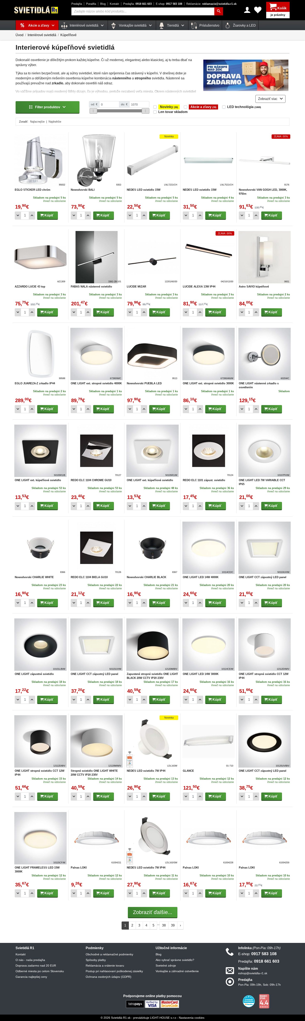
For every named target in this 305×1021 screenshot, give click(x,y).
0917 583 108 (169, 3)
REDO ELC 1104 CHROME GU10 (91, 480)
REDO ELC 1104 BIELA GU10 (89, 577)
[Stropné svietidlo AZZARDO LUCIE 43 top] (40, 257)
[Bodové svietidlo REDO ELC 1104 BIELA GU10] (96, 548)
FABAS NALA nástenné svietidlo (91, 286)
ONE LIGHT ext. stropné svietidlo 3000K (208, 383)
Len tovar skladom (173, 112)
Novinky (169, 107)
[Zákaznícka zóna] (247, 10)
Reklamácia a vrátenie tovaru (105, 965)
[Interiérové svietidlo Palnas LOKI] (96, 838)
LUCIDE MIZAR (136, 286)
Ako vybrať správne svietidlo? (175, 960)
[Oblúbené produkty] (257, 10)
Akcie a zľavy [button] (39, 25)
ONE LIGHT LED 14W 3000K (200, 674)
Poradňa (91, 3)
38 (164, 925)
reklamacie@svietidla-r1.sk (211, 3)
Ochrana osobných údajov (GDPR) (108, 976)
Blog (103, 3)
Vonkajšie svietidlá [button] (132, 25)
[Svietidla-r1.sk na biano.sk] (264, 1001)
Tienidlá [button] (173, 25)
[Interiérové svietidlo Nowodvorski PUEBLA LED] (152, 354)
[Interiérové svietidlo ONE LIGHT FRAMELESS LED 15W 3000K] (40, 838)
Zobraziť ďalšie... (152, 912)
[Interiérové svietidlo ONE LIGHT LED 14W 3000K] (208, 644)
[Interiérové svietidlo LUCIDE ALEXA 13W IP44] (208, 257)
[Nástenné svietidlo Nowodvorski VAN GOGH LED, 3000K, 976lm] (264, 160)
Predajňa (76, 3)
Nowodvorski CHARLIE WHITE (34, 577)
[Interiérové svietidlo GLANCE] (208, 741)
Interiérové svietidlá (42, 35)
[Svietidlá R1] (36, 10)
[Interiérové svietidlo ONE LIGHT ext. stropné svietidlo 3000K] (208, 354)
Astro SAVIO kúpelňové (254, 286)
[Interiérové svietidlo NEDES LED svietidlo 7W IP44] (152, 741)
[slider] (93, 111)
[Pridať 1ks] (32, 215)
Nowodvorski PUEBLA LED (144, 383)
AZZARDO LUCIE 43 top (30, 286)
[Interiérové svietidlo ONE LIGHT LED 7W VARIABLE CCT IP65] (264, 451)
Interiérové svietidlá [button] (84, 25)
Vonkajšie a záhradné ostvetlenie (177, 971)
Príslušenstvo (209, 25)
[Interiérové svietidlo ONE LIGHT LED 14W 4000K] (208, 548)
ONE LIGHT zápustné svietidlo (34, 674)
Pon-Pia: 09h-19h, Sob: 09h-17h (259, 984)
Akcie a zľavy (203, 107)
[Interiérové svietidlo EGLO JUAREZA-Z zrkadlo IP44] (40, 354)
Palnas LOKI (79, 867)
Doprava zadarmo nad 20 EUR (36, 965)
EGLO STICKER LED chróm (32, 189)
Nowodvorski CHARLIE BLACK (146, 577)
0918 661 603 (137, 3)
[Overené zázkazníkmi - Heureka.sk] (249, 1001)
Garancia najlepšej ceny (31, 976)
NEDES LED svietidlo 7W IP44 (146, 770)
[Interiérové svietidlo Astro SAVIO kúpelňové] (264, 257)
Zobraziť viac (268, 99)
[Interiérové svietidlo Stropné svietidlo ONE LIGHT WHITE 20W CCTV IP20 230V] (96, 741)
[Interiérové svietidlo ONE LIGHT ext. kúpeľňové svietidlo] (40, 451)
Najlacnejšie (37, 121)
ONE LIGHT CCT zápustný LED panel (262, 577)
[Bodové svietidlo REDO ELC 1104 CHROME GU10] (96, 451)
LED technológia (244, 107)
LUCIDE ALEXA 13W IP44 (199, 286)
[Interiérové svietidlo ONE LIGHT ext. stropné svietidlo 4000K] (96, 354)
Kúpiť (49, 215)
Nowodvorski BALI (83, 189)
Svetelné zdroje (166, 965)
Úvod (19, 35)
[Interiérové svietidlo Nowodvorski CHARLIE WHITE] (40, 548)
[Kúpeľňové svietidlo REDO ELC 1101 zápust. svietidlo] (208, 451)
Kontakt (114, 3)
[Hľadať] (218, 11)
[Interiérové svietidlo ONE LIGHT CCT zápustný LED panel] (264, 548)
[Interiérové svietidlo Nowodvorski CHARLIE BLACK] (152, 548)
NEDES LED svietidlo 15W (143, 189)
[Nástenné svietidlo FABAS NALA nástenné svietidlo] (96, 257)
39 (173, 925)
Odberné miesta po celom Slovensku (40, 971)
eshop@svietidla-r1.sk (252, 973)
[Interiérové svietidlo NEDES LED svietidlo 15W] (152, 160)
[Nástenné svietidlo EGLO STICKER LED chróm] (40, 160)
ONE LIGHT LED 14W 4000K (200, 577)
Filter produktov (47, 107)
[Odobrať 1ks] (18, 215)
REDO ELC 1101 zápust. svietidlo (204, 480)
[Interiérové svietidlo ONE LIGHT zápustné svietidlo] (40, 644)
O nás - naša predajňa (30, 960)
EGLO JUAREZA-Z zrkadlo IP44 (35, 383)
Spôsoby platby (96, 960)
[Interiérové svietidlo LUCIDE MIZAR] (152, 257)
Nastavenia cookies (191, 1017)
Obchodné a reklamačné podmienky (109, 954)
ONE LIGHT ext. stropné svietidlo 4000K (96, 383)
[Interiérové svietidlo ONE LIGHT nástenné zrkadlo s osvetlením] (264, 354)
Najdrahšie (55, 121)
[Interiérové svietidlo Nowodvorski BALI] (96, 160)
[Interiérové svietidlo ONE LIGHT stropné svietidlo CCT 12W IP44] (264, 644)
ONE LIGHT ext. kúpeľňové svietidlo (38, 480)
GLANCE (188, 770)
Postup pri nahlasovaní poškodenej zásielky (114, 971)
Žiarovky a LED (244, 25)
